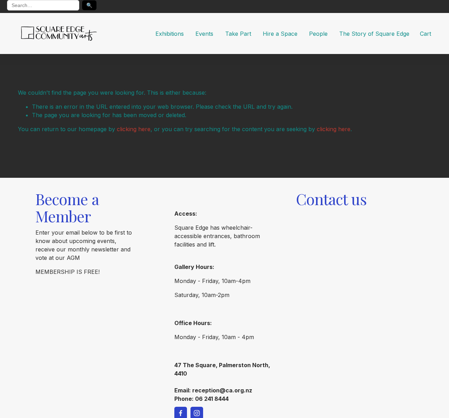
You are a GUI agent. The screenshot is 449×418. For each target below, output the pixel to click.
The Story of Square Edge (374, 33)
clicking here (133, 129)
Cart (425, 33)
